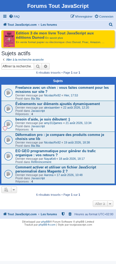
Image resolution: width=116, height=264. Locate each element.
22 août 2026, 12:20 (76, 107)
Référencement (41, 162)
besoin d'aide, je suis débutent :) (42, 119)
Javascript (38, 110)
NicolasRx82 (52, 95)
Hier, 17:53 (71, 95)
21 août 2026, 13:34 (78, 123)
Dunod (76, 42)
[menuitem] (14, 16)
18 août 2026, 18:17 (72, 158)
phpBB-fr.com (47, 224)
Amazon (95, 42)
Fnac (85, 42)
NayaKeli (50, 158)
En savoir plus (54, 37)
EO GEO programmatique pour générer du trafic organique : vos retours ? (55, 153)
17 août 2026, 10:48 (70, 175)
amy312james (53, 123)
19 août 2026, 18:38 (77, 142)
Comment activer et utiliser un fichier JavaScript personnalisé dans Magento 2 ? (55, 169)
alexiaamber (52, 107)
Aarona (48, 175)
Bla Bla (35, 98)
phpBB (45, 221)
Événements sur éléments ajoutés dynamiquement (57, 104)
